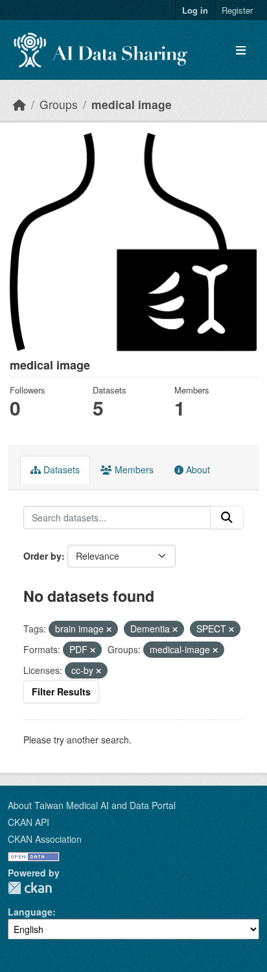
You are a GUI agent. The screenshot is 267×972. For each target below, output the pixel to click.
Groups (59, 104)
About (196, 469)
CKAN (30, 888)
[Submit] (227, 517)
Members (133, 469)
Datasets (60, 469)
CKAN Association (45, 838)
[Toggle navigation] (240, 50)
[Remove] (108, 629)
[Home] (19, 104)
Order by (42, 555)
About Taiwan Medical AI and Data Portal (92, 805)
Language (30, 911)
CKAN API (28, 822)
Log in (195, 10)
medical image (131, 104)
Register (237, 10)
